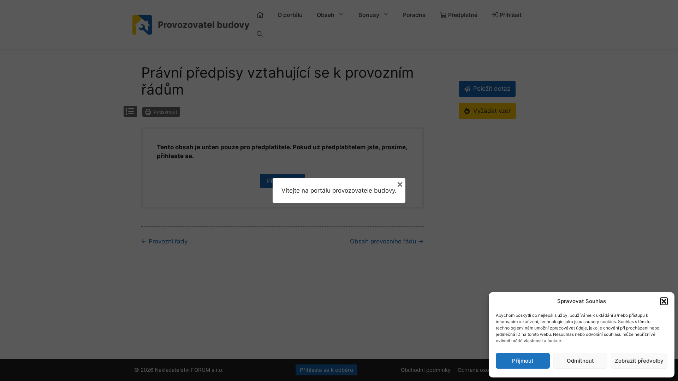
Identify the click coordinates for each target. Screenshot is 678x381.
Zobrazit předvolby (639, 360)
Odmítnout (580, 360)
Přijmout (523, 360)
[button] (663, 301)
